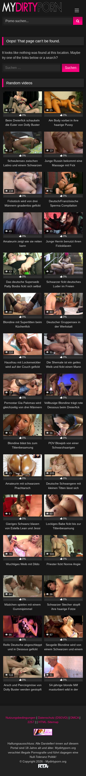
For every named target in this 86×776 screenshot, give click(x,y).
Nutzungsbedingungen (20, 717)
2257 (31, 722)
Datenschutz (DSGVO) (53, 717)
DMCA (74, 717)
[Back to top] (73, 764)
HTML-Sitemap (48, 722)
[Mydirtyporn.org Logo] (35, 8)
